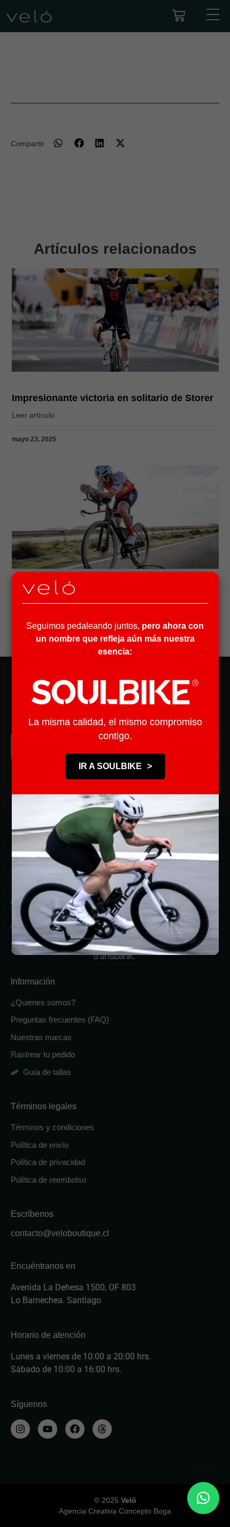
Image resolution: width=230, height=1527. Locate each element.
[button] (203, 1498)
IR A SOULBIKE (115, 766)
